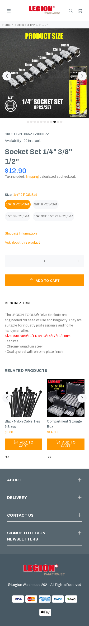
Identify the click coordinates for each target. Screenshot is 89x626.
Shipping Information (21, 233)
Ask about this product (22, 242)
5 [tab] (41, 122)
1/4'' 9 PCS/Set (17, 204)
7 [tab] (48, 122)
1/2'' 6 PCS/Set (17, 216)
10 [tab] (58, 122)
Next (82, 75)
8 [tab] (51, 122)
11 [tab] (61, 122)
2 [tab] (31, 122)
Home (6, 25)
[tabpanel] (44, 73)
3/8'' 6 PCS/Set (45, 204)
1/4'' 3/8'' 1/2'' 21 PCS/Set (53, 216)
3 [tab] (34, 122)
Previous (6, 75)
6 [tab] (44, 122)
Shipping (32, 176)
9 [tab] (54, 122)
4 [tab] (38, 122)
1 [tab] (28, 122)
